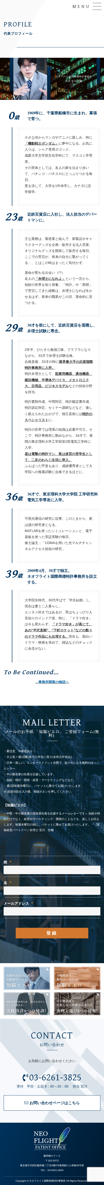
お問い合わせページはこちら (55, 1103)
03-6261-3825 (55, 1077)
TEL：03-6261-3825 (52, 1170)
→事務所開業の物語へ (52, 682)
